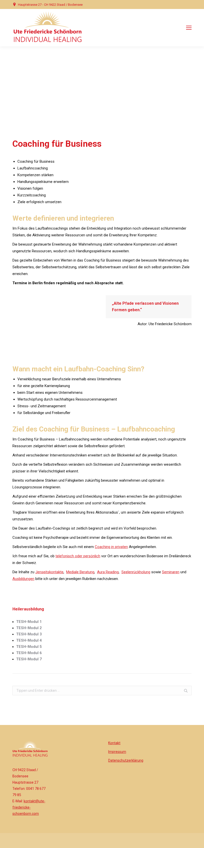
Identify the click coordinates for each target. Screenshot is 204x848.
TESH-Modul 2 (29, 628)
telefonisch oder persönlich (77, 556)
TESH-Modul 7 (29, 659)
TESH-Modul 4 (29, 640)
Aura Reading (108, 572)
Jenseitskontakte (49, 572)
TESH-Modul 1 (29, 621)
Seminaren (170, 572)
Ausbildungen (23, 578)
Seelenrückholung (135, 572)
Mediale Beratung (80, 572)
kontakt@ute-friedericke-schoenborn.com (28, 807)
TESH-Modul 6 (29, 653)
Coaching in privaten (111, 547)
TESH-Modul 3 (29, 634)
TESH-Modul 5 (29, 646)
